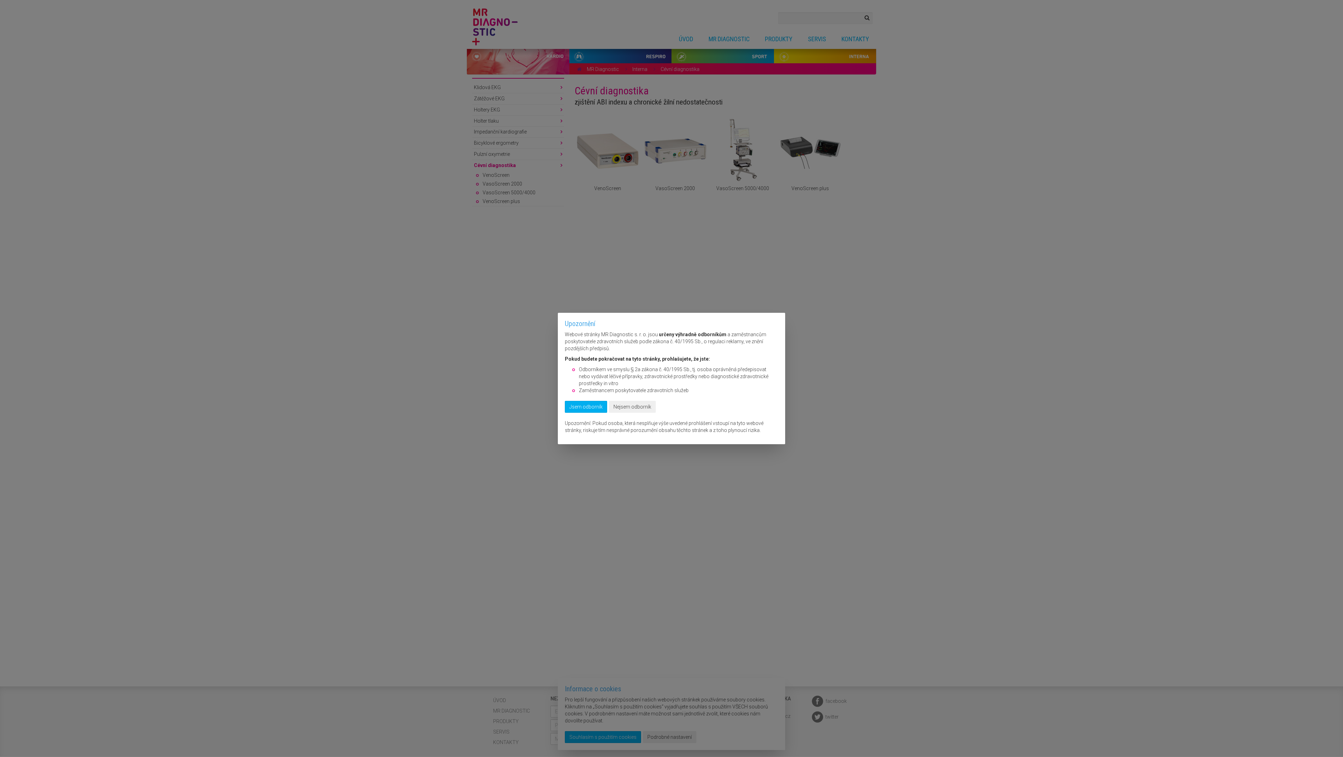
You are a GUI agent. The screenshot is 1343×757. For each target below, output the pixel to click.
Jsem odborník (586, 407)
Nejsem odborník (632, 407)
